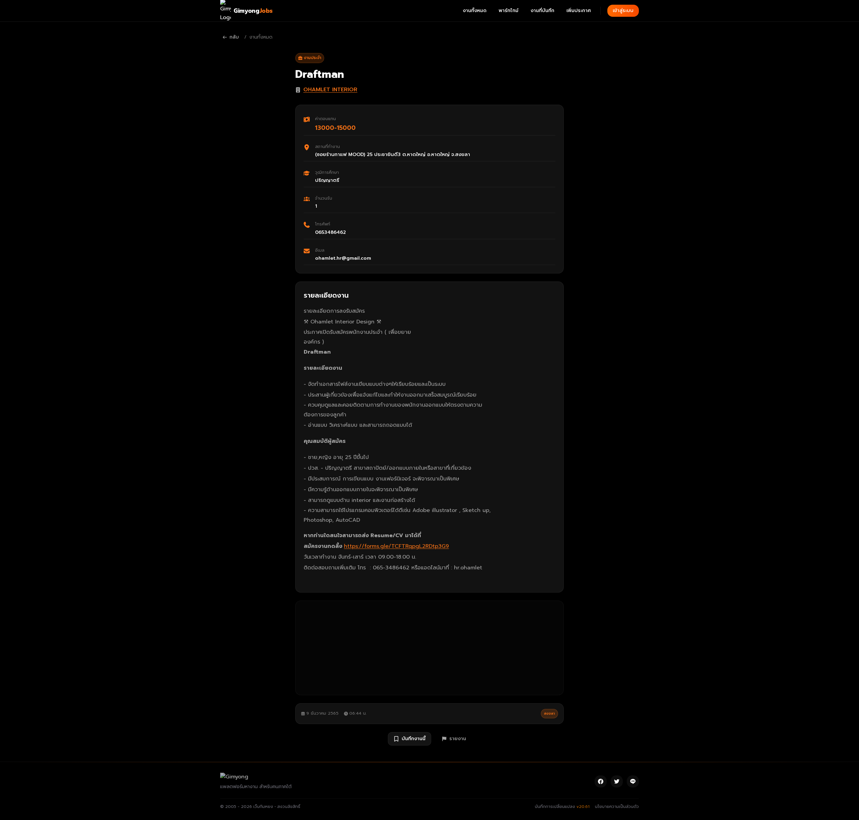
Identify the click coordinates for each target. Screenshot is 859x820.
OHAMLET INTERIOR (330, 90)
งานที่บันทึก (542, 10)
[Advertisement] (429, 648)
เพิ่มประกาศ (578, 10)
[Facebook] (601, 781)
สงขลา (549, 713)
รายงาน (457, 738)
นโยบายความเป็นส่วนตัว (617, 806)
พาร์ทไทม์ (508, 10)
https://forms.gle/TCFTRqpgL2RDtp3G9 (396, 546)
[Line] (633, 781)
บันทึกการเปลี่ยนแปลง (562, 806)
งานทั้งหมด (475, 10)
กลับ (234, 37)
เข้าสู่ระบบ (623, 10)
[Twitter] (617, 781)
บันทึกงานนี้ (413, 738)
